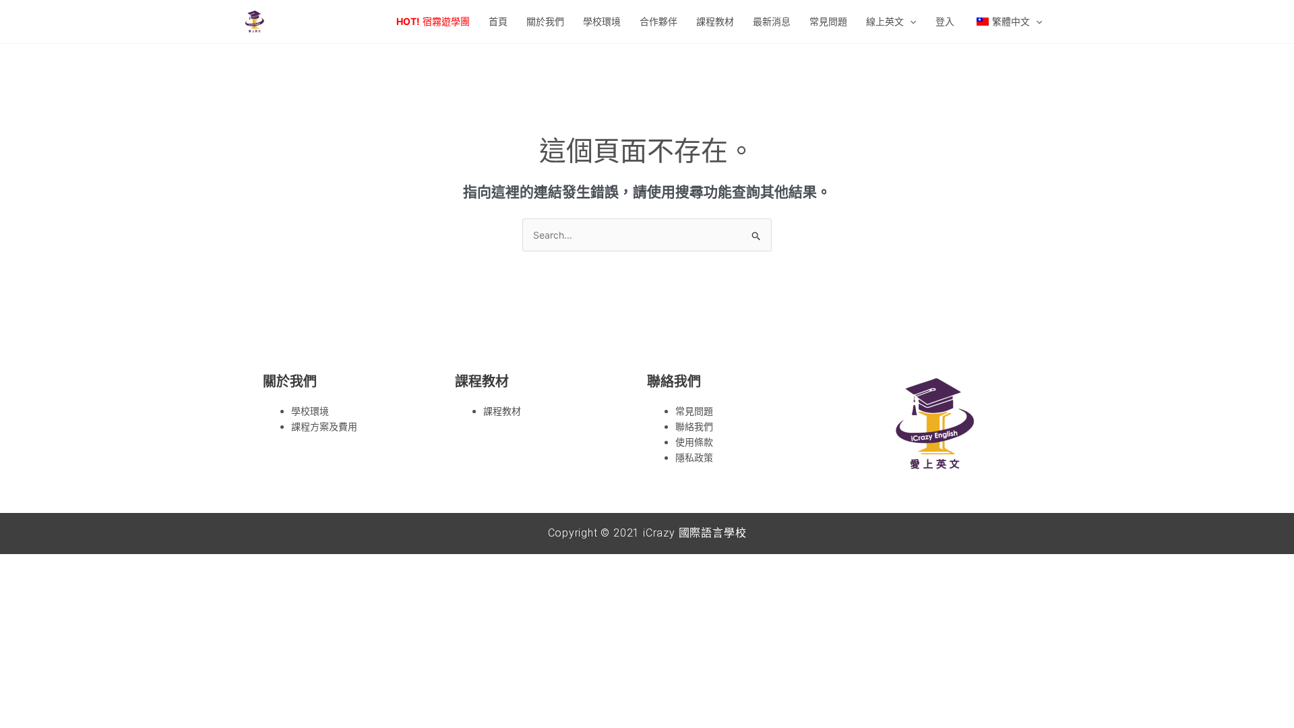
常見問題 (694, 411)
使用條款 (694, 442)
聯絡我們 (694, 426)
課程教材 (502, 411)
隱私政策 (694, 457)
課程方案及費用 (324, 426)
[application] (910, 21)
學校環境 (310, 411)
